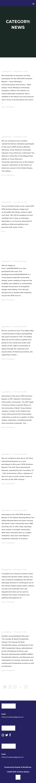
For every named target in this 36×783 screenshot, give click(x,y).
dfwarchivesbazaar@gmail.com (13, 717)
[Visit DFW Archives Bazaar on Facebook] (10, 736)
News (3, 107)
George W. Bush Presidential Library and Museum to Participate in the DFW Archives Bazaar (14, 621)
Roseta (17, 767)
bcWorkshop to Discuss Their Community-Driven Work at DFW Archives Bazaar (13, 250)
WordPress (26, 767)
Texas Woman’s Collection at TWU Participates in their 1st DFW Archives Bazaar (13, 126)
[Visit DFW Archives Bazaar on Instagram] (3, 736)
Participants (11, 107)
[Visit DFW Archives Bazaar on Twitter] (6, 736)
